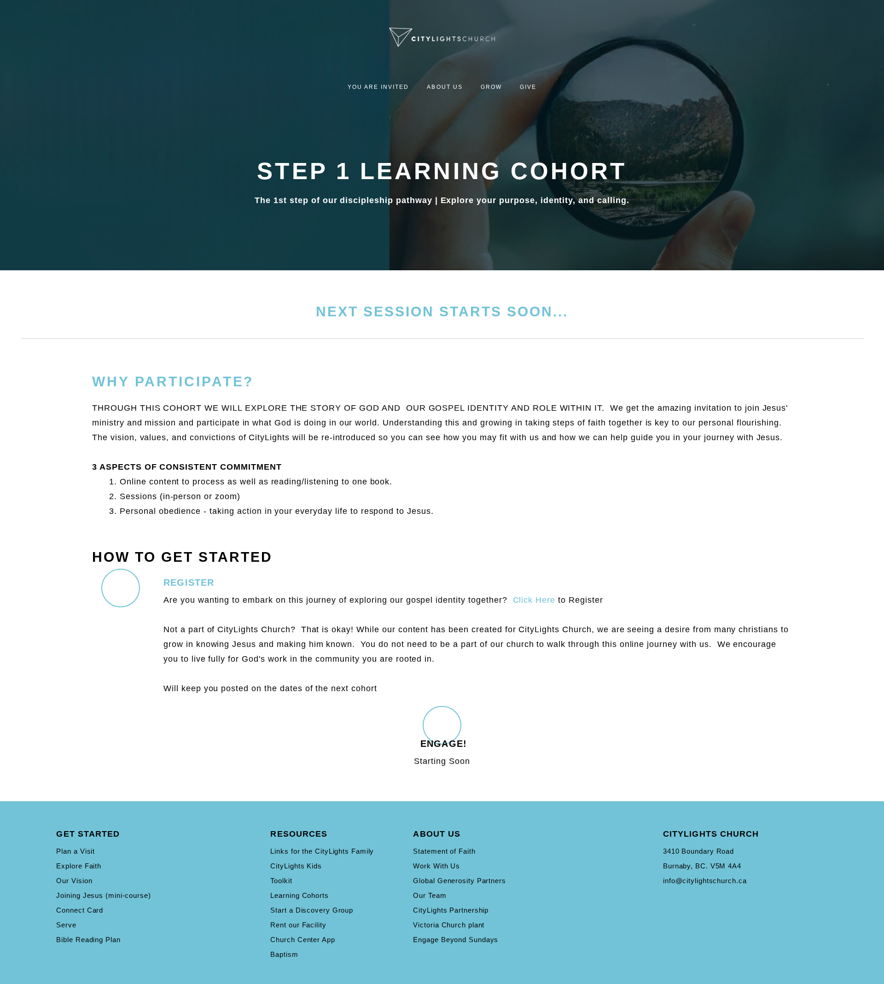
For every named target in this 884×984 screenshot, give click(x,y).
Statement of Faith (444, 851)
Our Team (429, 895)
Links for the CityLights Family (322, 851)
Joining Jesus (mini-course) (103, 895)
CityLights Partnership (451, 910)
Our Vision (74, 881)
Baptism (284, 954)
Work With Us (436, 866)
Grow (492, 87)
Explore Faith (78, 866)
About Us (446, 87)
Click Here (534, 600)
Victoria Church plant (448, 925)
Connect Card (79, 910)
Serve (66, 925)
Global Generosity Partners (459, 881)
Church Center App (302, 939)
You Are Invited (380, 87)
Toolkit (281, 881)
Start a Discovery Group (311, 910)
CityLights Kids (296, 866)
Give (528, 87)
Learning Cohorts (299, 895)
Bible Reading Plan (88, 939)
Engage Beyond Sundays (455, 939)
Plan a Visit (75, 851)
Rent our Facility (298, 925)
